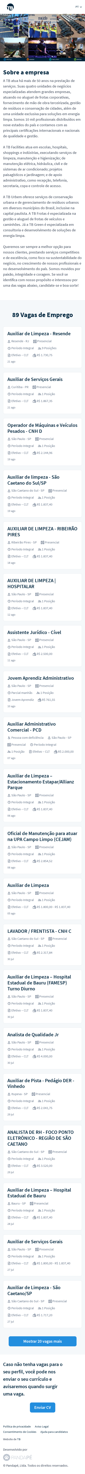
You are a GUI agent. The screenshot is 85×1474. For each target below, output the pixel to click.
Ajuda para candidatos (54, 1431)
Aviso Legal (42, 1426)
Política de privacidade (17, 1426)
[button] (79, 6)
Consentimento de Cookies (19, 1431)
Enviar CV (42, 1407)
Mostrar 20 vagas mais (42, 1341)
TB (18, 1439)
